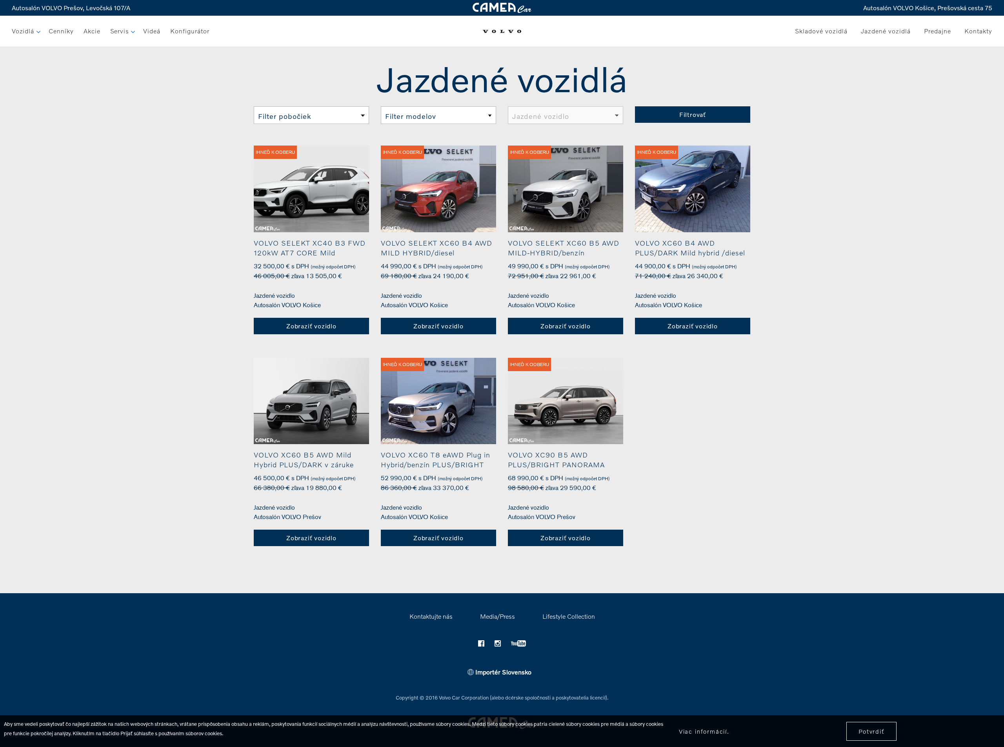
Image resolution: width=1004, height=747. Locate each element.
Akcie (92, 31)
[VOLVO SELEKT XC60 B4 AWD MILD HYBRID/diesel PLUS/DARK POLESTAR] (438, 189)
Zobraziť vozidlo (311, 326)
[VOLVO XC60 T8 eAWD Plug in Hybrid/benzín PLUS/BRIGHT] (438, 401)
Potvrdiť (871, 731)
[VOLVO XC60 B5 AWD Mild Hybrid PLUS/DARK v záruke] (311, 401)
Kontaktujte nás (431, 616)
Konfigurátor (189, 31)
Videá (151, 31)
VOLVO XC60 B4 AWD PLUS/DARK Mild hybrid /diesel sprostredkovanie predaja (690, 253)
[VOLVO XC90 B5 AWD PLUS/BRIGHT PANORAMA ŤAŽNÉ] (565, 401)
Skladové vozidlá (821, 31)
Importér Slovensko (502, 672)
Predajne (937, 31)
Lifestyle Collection (568, 616)
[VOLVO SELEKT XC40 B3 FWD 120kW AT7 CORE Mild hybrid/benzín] (311, 189)
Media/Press (497, 616)
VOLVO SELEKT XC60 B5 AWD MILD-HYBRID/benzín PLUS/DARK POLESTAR (563, 253)
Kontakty (978, 31)
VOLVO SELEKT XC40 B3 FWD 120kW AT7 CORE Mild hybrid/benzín (310, 253)
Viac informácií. (704, 731)
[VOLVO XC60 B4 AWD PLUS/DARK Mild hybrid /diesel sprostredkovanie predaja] (692, 189)
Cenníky (61, 31)
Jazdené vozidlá (886, 31)
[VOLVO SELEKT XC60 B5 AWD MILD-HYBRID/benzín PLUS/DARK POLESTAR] (565, 189)
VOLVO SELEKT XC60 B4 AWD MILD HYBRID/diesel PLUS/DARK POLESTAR (436, 253)
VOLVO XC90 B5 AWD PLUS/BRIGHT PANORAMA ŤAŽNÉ (556, 464)
